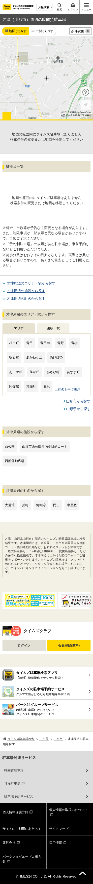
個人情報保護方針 (15, 812)
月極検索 (43, 7)
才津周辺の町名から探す (26, 299)
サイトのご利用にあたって (21, 829)
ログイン (24, 645)
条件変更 (80, 31)
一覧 (44, 31)
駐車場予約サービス (18, 796)
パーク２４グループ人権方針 (21, 859)
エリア (19, 328)
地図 (17, 31)
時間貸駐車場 (14, 770)
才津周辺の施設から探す (26, 291)
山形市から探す (78, 401)
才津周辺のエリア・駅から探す (31, 283)
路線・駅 (53, 328)
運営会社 (8, 843)
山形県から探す (78, 409)
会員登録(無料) (69, 645)
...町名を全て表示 (67, 389)
